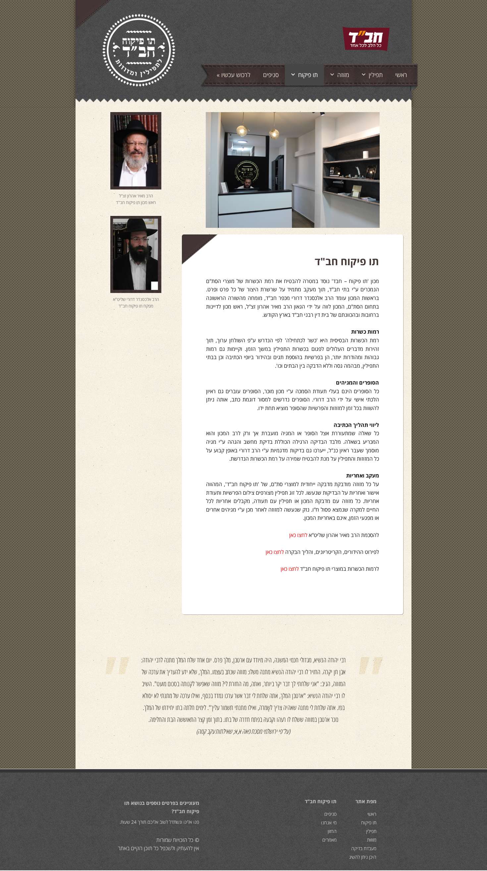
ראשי (401, 75)
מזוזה (343, 75)
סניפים (271, 75)
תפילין (376, 75)
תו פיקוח (308, 75)
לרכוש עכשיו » (233, 75)
